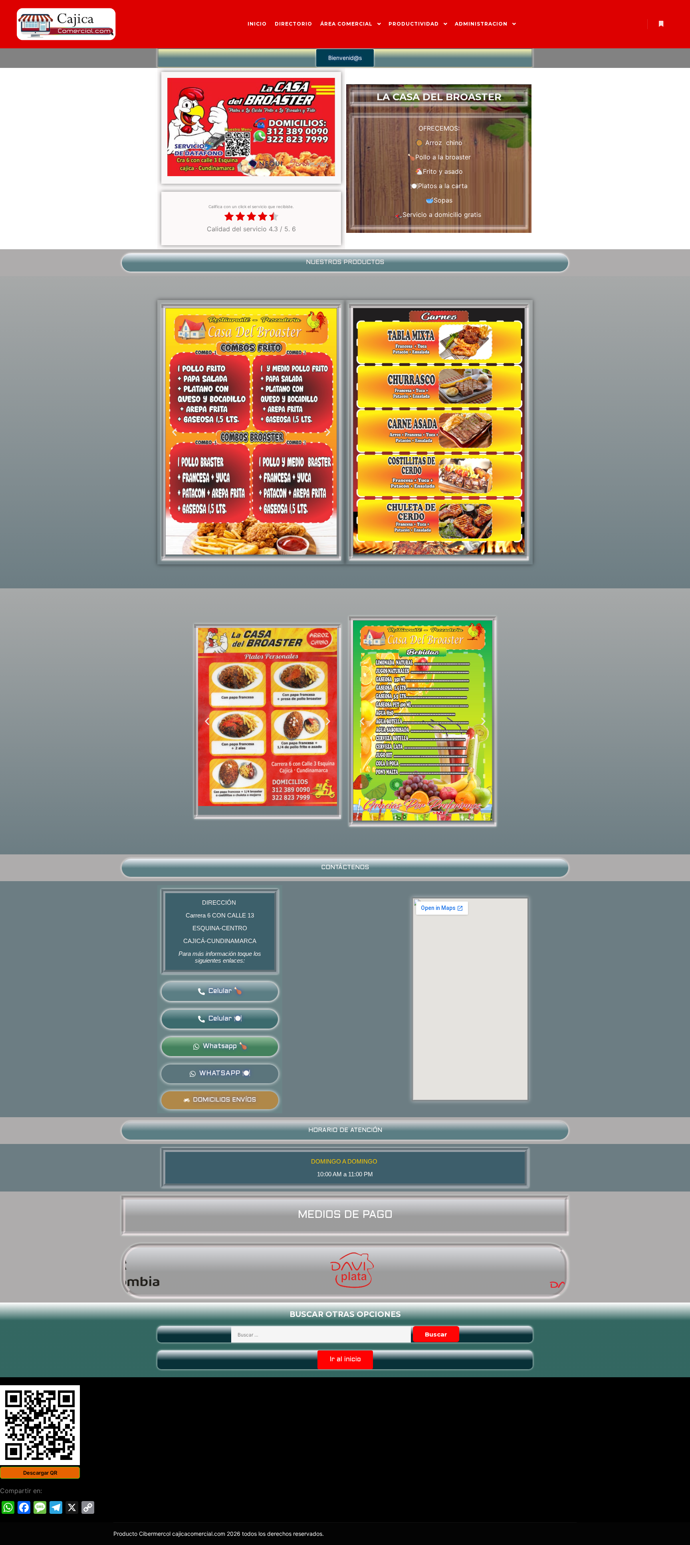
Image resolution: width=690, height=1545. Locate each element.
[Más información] (661, 24)
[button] (345, 58)
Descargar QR (40, 1473)
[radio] (229, 217)
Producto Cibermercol (142, 1533)
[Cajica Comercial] (66, 24)
